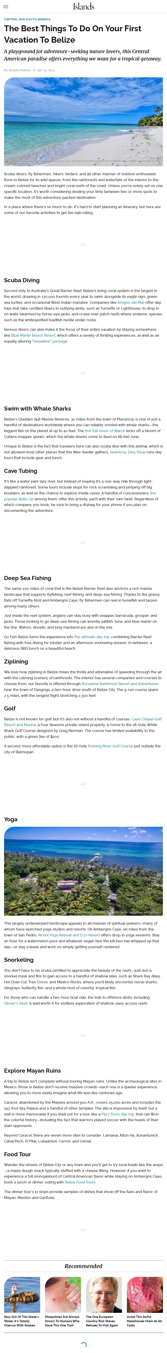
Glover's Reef (15, 1003)
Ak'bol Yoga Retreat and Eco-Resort (69, 935)
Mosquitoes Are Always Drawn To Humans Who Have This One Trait (62, 1321)
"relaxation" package (49, 341)
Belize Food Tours (80, 1182)
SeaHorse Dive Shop (128, 452)
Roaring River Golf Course (110, 746)
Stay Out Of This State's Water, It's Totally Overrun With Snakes (21, 1321)
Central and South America (27, 19)
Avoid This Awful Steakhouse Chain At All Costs (144, 1321)
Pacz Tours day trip (117, 1114)
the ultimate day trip (91, 637)
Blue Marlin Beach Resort (33, 335)
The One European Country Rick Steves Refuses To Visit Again (102, 1321)
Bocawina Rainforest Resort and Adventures (120, 684)
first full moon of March (105, 431)
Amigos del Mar (130, 302)
